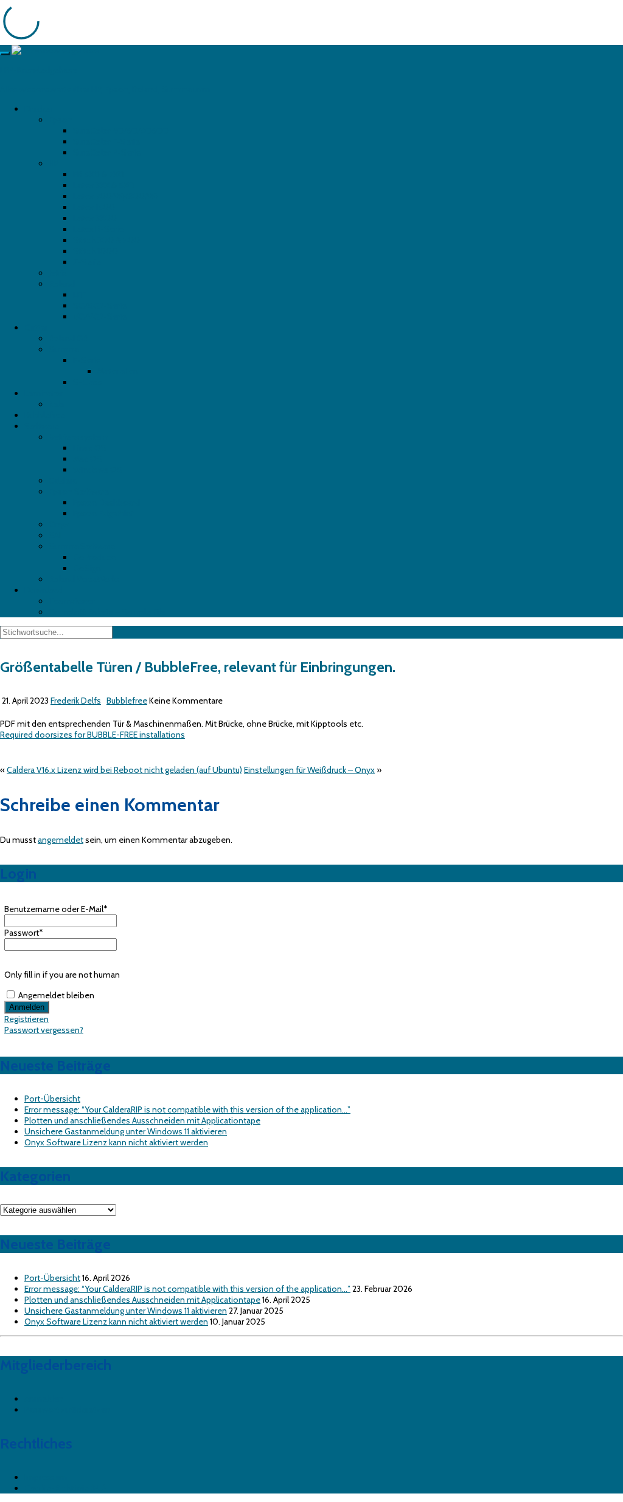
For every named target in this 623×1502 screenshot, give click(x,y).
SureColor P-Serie (107, 152)
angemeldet (60, 839)
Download (43, 590)
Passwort (23, 932)
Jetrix (58, 272)
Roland (62, 283)
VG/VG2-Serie (100, 316)
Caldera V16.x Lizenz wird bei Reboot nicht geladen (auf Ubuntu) (124, 769)
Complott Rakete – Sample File (107, 611)
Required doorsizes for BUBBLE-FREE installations (92, 734)
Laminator (43, 393)
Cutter (35, 327)
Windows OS (97, 469)
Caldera (63, 480)
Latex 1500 (94, 207)
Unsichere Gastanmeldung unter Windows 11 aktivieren (125, 1131)
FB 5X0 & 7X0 (98, 174)
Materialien (117, 371)
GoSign (87, 568)
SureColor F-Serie (106, 141)
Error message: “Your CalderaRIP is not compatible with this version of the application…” (187, 1109)
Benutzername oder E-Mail (56, 909)
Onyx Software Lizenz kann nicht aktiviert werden (116, 1142)
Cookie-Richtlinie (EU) (65, 1488)
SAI (55, 535)
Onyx (59, 524)
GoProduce (94, 557)
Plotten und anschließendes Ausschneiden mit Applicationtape (142, 1120)
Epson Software (79, 491)
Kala (56, 404)
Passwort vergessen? (43, 1029)
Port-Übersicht (52, 1098)
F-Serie (86, 360)
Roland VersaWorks (84, 579)
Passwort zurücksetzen (67, 1409)
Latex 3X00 (95, 218)
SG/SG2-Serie (100, 305)
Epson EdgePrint (103, 513)
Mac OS (87, 458)
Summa (63, 349)
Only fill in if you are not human (62, 974)
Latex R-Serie (98, 229)
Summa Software (82, 546)
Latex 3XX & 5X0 (103, 185)
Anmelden (43, 1398)
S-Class (87, 382)
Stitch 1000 (95, 250)
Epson (60, 119)
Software (41, 425)
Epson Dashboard (106, 502)
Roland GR (68, 338)
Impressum (45, 1477)
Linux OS (89, 447)
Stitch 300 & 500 (106, 240)
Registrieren (26, 1018)
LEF (79, 294)
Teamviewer (72, 600)
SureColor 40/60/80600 (121, 130)
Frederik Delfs (75, 700)
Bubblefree (44, 415)
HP (54, 163)
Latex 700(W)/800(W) (115, 196)
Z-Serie (87, 261)
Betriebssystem (78, 436)
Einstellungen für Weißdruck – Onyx (309, 769)
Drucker (38, 108)
